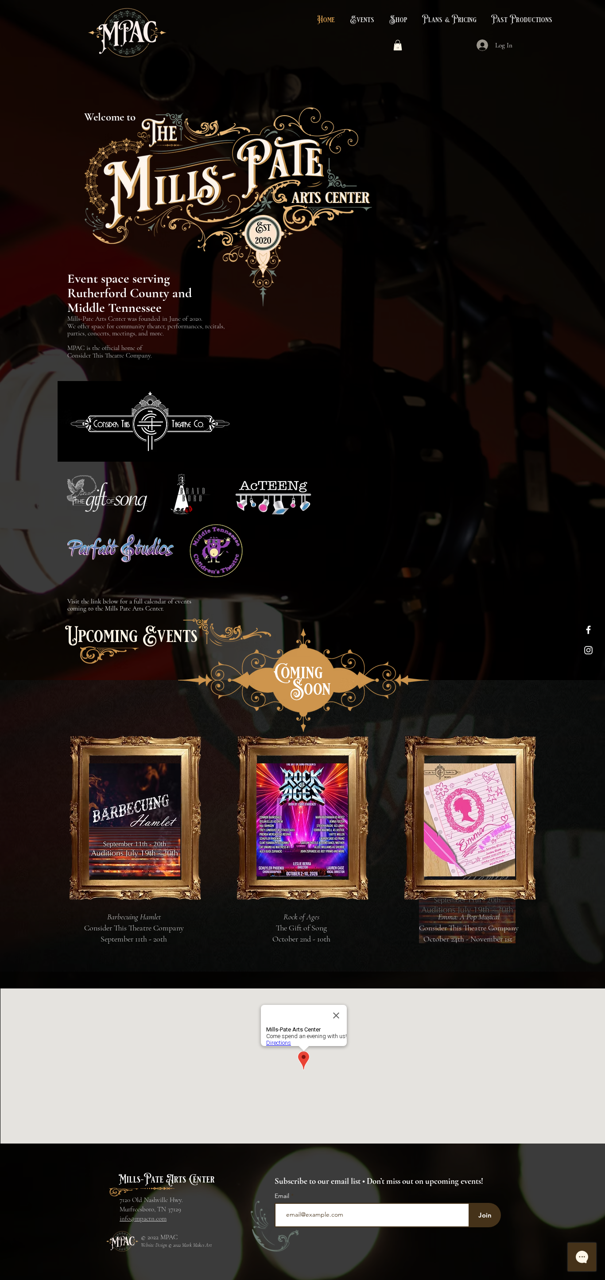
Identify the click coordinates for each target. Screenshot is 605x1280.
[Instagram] (588, 650)
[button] (361, 20)
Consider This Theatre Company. (109, 355)
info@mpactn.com (143, 1218)
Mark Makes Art (197, 1245)
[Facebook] (588, 629)
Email (283, 1196)
